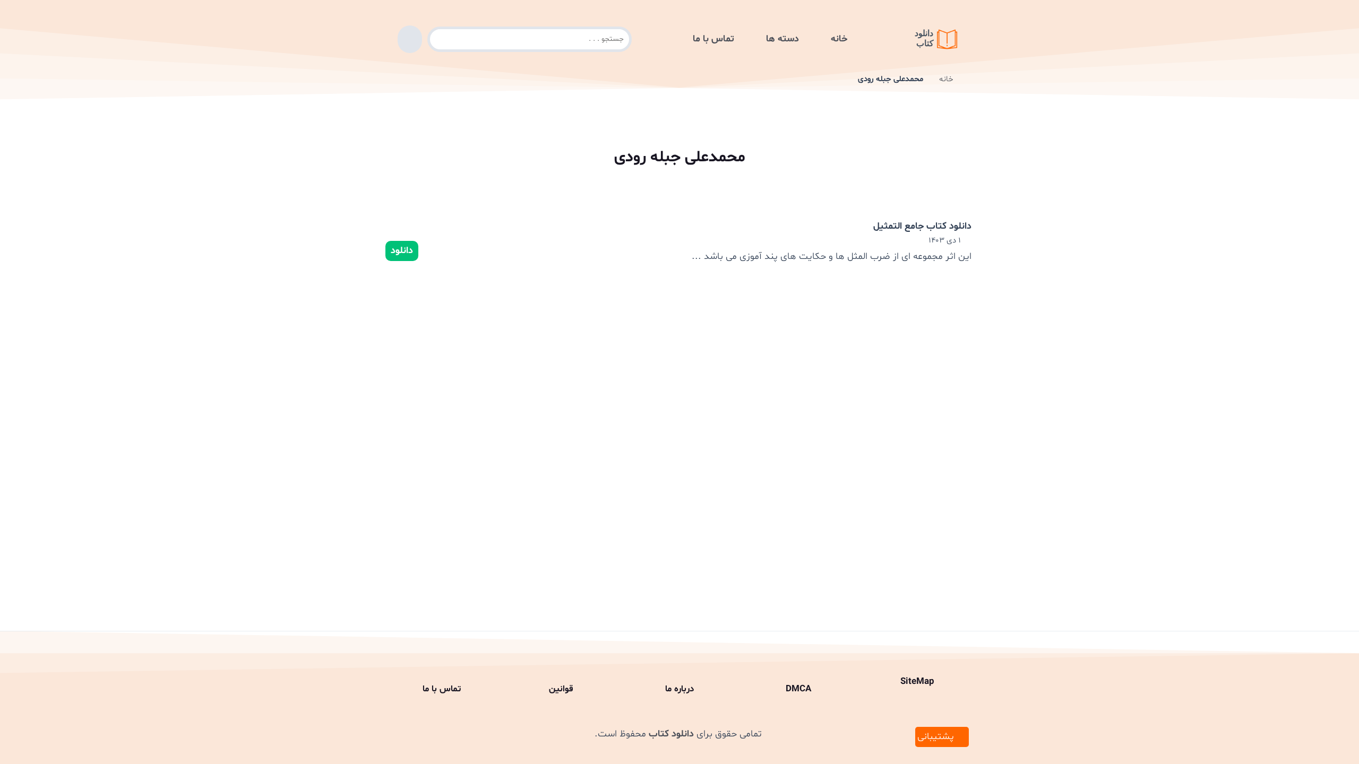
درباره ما (679, 689)
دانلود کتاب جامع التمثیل (922, 226)
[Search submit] (410, 39)
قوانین (561, 689)
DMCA (798, 689)
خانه (839, 39)
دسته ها (782, 39)
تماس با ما (713, 39)
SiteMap (917, 681)
